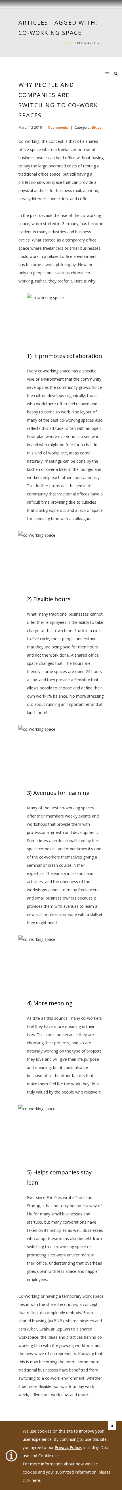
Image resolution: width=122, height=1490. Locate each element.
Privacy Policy (68, 1447)
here (35, 1480)
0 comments (58, 127)
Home (68, 43)
